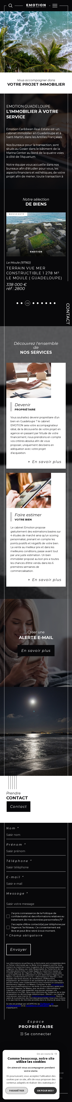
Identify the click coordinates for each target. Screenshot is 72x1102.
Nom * (12, 842)
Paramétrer (16, 1090)
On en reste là (45, 1054)
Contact (67, 314)
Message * (17, 907)
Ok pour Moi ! (45, 1090)
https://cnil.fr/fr (57, 999)
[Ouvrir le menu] (54, 5)
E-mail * (15, 891)
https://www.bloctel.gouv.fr (43, 1010)
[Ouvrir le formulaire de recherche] (10, 6)
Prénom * (16, 859)
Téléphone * (19, 875)
